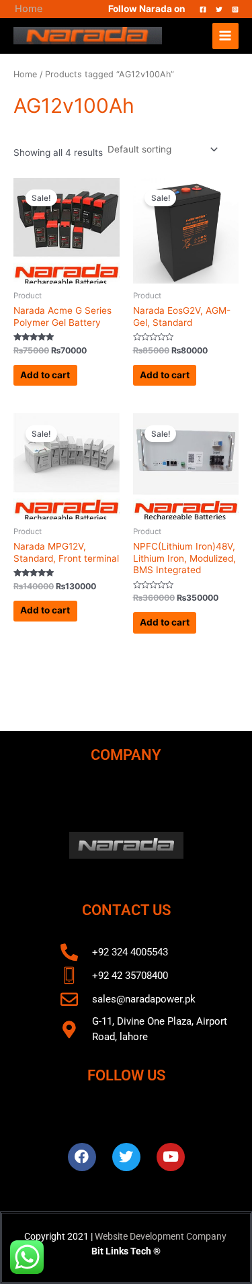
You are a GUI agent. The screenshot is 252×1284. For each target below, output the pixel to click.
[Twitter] (219, 9)
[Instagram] (235, 9)
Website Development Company (160, 1236)
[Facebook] (203, 9)
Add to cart (45, 375)
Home (28, 9)
